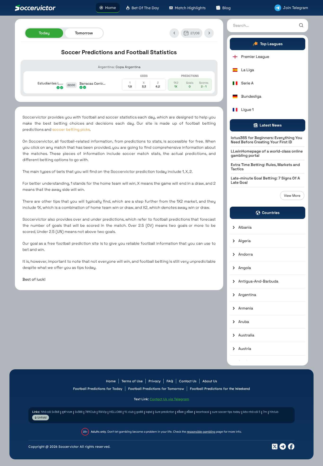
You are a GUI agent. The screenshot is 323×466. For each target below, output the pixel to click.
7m (265, 412)
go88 (139, 412)
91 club (129, 412)
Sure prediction (164, 412)
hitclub (274, 412)
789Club (90, 412)
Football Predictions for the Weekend (220, 389)
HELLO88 (115, 412)
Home (111, 381)
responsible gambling (201, 431)
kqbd (149, 412)
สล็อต (180, 412)
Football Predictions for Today (97, 389)
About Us (209, 381)
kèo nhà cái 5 (251, 412)
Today (44, 32)
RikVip (102, 412)
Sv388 (79, 412)
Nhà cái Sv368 (50, 412)
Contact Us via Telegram (169, 399)
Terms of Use (132, 381)
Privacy (154, 381)
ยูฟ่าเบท (67, 412)
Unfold (42, 417)
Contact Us (187, 381)
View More (292, 195)
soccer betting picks (71, 129)
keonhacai (202, 412)
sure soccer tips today (226, 412)
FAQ (169, 381)
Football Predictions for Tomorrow (156, 389)
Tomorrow (84, 32)
